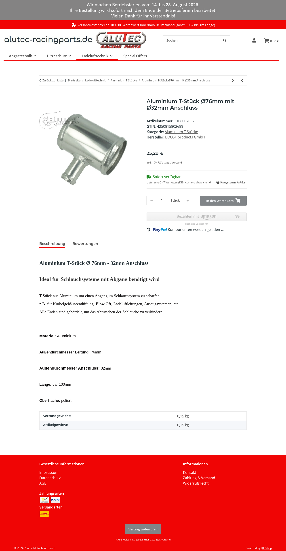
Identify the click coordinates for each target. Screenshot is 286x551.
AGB (42, 483)
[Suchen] (225, 40)
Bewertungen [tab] (85, 244)
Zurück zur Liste (52, 80)
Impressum (49, 472)
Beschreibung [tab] (52, 244)
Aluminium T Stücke (181, 131)
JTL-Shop (266, 548)
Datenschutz (50, 477)
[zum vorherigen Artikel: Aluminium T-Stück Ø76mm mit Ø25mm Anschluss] (242, 80)
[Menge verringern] (152, 200)
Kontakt (189, 472)
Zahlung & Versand (199, 477)
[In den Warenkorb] (42, 95)
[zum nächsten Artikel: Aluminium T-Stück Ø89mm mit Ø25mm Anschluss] (233, 80)
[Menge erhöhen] (188, 200)
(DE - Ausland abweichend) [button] (195, 182)
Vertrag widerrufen (143, 529)
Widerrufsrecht (196, 483)
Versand (177, 162)
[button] (254, 40)
